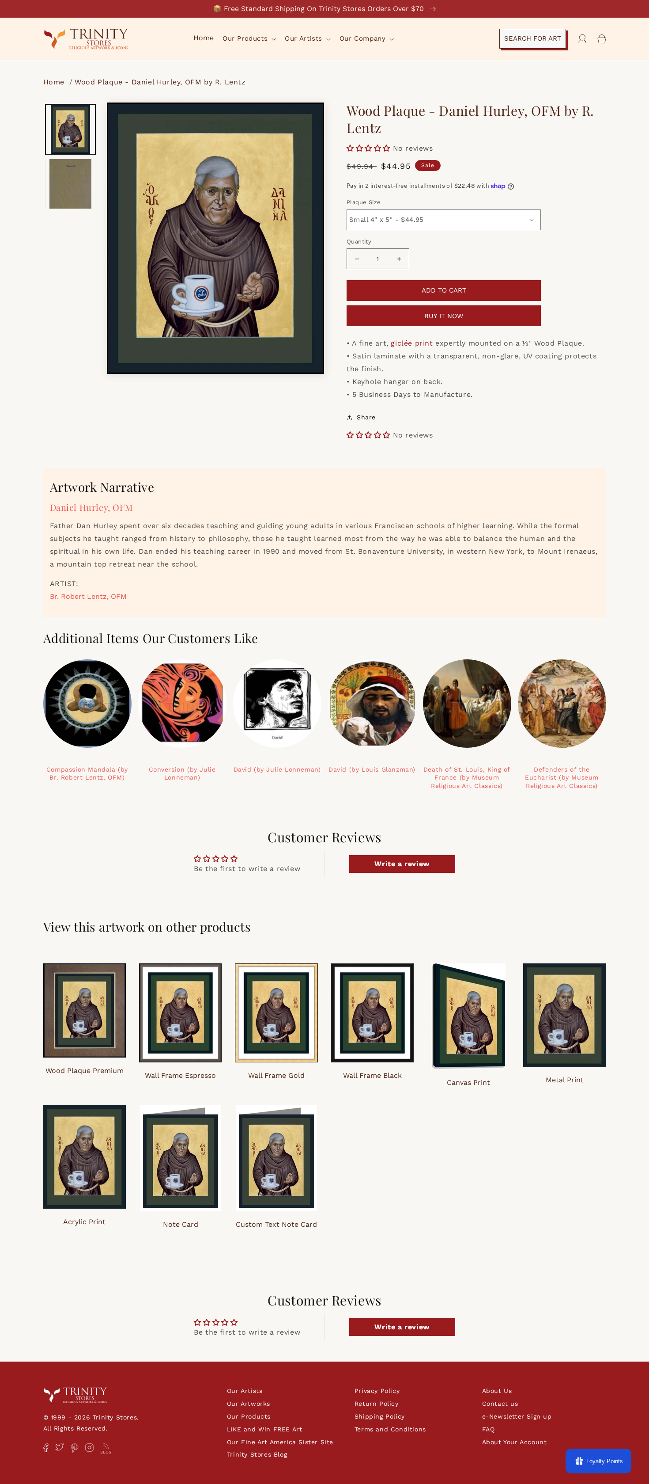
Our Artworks (248, 1403)
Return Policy (377, 1403)
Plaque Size (364, 202)
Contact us (500, 1403)
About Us (497, 1390)
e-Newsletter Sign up (517, 1416)
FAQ (488, 1429)
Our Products (249, 1416)
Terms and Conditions (390, 1429)
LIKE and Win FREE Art (264, 1429)
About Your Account (514, 1442)
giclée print (412, 343)
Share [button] (366, 417)
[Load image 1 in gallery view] (70, 129)
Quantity (359, 241)
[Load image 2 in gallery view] (70, 184)
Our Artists (245, 1390)
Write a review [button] (401, 864)
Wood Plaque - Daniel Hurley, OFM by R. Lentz (160, 82)
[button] (248, 39)
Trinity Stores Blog (257, 1454)
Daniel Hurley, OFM (91, 507)
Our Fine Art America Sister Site (280, 1442)
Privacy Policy (377, 1390)
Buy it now (443, 316)
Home (55, 82)
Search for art (532, 38)
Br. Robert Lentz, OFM (88, 596)
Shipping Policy (380, 1416)
